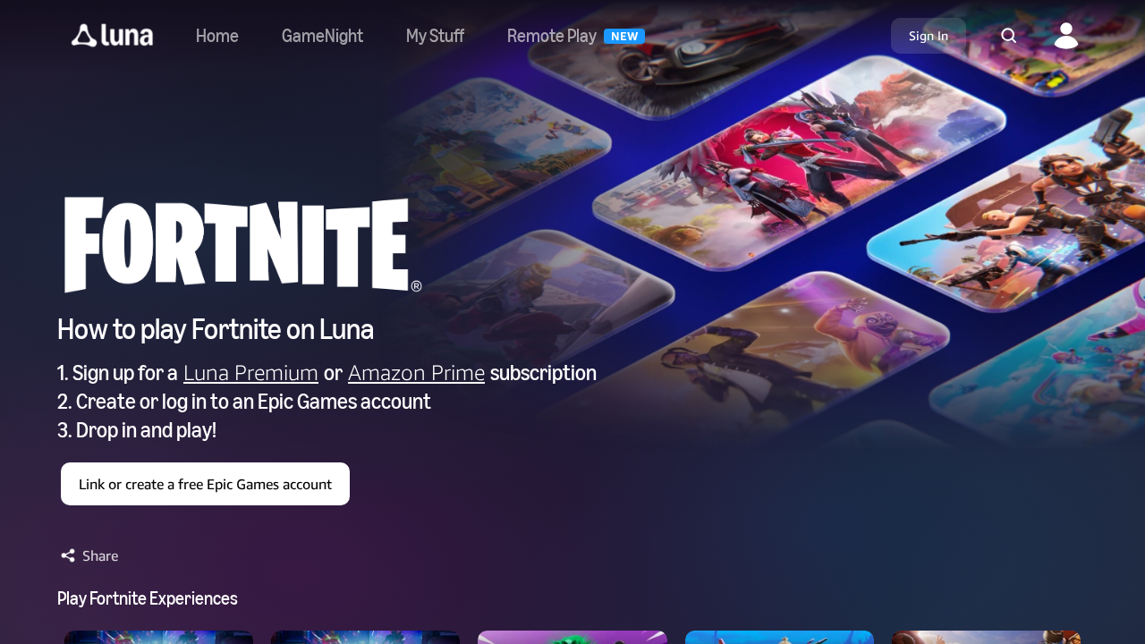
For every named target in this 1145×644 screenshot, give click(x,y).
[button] (112, 36)
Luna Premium (250, 372)
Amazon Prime (416, 372)
